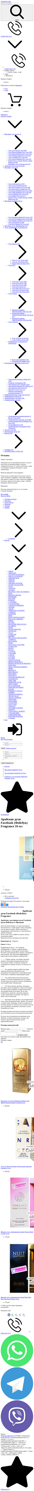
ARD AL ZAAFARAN (15, 576)
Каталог (3, 496)
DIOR (10, 615)
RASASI (11, 689)
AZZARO (11, 590)
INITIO (10, 643)
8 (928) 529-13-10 (6, 36)
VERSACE (11, 706)
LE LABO (11, 658)
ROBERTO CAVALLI (15, 691)
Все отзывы (4, 494)
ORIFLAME (12, 680)
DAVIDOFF (12, 614)
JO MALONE (12, 646)
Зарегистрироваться (7, 763)
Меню (8, 496)
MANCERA (12, 665)
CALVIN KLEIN (13, 604)
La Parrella (11, 538)
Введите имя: (5, 1029)
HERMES (11, 636)
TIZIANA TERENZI (14, 697)
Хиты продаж (9, 502)
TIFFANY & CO (13, 696)
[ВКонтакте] (2, 905)
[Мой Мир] (7, 905)
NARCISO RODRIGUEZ (16, 677)
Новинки (7, 504)
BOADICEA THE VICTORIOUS (18, 592)
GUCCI (10, 633)
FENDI (10, 627)
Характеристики (13, 907)
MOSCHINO (12, 674)
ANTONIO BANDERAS (16, 574)
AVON (10, 586)
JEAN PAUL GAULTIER (16, 645)
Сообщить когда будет (12, 898)
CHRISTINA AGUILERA (16, 610)
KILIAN (11, 650)
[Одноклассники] (4, 905)
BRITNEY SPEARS (14, 595)
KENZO (11, 648)
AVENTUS (11, 588)
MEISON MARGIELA (15, 662)
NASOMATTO (13, 679)
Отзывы (7, 506)
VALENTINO (12, 703)
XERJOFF (11, 709)
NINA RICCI (12, 675)
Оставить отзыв (22, 1035)
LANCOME (12, 653)
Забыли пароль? (11, 748)
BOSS (10, 593)
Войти (3, 748)
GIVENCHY (12, 631)
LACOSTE (11, 651)
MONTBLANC (13, 672)
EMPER (10, 621)
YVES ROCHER (13, 713)
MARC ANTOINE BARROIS (17, 667)
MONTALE (12, 670)
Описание (4, 907)
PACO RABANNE (14, 686)
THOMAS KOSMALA (15, 694)
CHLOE (11, 609)
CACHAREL (12, 602)
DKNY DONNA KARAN (16, 617)
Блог (6, 720)
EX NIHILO (12, 626)
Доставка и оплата (10, 499)
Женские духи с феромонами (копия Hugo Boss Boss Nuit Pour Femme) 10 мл (16, 1298)
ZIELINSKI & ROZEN (15, 716)
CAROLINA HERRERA (16, 605)
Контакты (8, 501)
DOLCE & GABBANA (15, 619)
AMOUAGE (12, 573)
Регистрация (8, 739)
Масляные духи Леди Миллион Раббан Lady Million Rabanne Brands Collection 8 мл (15, 1101)
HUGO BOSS (12, 641)
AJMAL (10, 571)
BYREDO (11, 600)
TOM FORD (12, 699)
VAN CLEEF (12, 704)
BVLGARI (11, 598)
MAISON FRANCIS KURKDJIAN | (19, 663)
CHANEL (11, 607)
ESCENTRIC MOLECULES (17, 624)
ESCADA (11, 622)
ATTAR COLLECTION (15, 585)
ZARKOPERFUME (14, 715)
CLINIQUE (12, 612)
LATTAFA (11, 656)
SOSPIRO (11, 692)
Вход (2, 739)
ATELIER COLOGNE (15, 583)
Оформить (18, 85)
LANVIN (11, 655)
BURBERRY (12, 597)
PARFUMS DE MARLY (16, 687)
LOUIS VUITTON (14, 660)
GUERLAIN (12, 634)
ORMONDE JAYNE (14, 682)
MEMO (10, 668)
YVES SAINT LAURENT (16, 711)
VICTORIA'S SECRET (15, 708)
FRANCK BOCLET (14, 629)
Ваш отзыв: (26, 1031)
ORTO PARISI (13, 684)
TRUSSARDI (12, 701)
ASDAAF (11, 581)
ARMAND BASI (13, 578)
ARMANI (11, 580)
